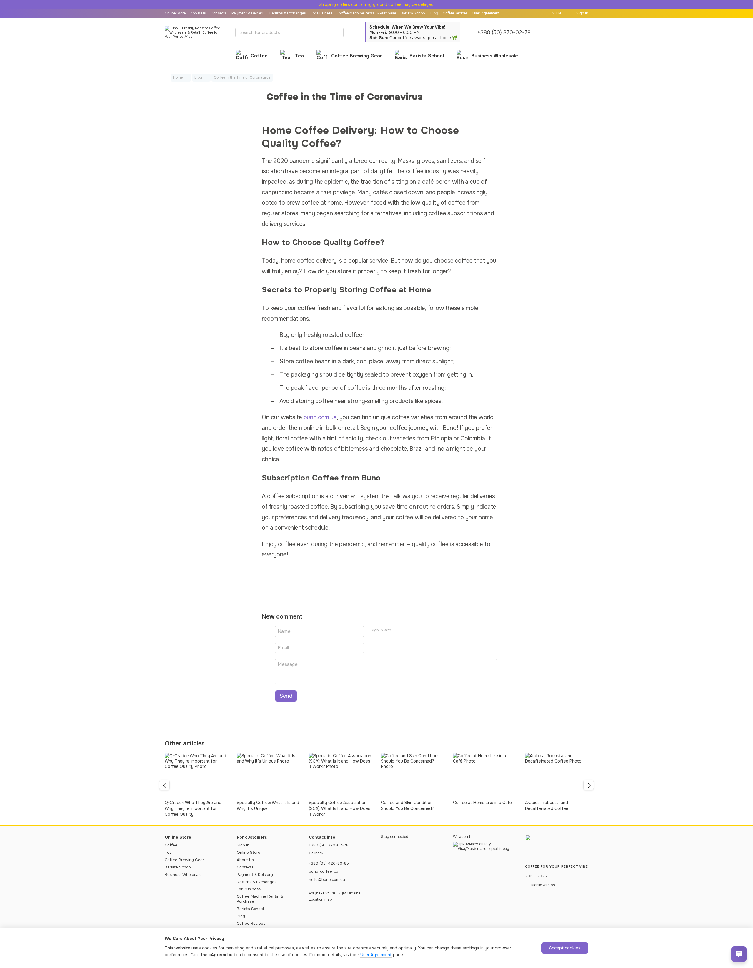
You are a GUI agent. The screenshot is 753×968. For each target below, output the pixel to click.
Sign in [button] (243, 845)
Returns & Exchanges (287, 13)
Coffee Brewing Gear (356, 56)
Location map (320, 899)
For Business (322, 13)
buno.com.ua (320, 417)
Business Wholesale (494, 56)
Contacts (219, 13)
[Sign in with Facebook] (397, 630)
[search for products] (339, 32)
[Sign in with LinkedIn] (416, 630)
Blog (434, 13)
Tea (299, 56)
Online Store (175, 13)
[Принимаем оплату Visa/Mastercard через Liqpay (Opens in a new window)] (484, 846)
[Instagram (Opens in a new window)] (532, 13)
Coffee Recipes (455, 13)
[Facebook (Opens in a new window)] (539, 13)
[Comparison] (553, 32)
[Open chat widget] (739, 954)
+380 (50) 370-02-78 (504, 32)
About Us (198, 13)
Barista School (413, 13)
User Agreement (485, 13)
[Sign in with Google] (407, 630)
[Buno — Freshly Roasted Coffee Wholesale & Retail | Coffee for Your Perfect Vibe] (554, 845)
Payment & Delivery (248, 13)
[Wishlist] (568, 32)
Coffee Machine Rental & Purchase (366, 13)
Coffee (259, 56)
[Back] (164, 785)
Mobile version (542, 885)
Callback (316, 853)
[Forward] (588, 785)
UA (551, 13)
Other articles (184, 743)
